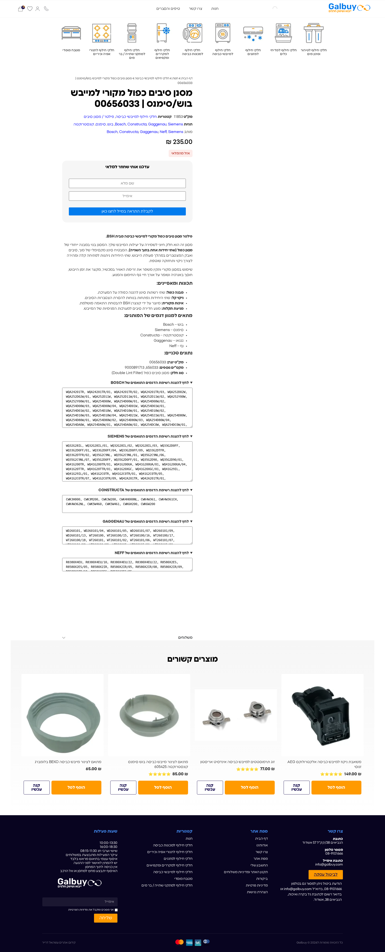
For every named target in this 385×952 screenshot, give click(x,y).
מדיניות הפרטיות (78, 909)
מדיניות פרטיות (257, 885)
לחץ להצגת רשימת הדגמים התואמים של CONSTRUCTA (143, 490)
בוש (110, 124)
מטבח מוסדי (183, 878)
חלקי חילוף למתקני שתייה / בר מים (166, 885)
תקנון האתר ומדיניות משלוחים (246, 872)
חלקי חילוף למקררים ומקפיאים (169, 865)
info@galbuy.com (329, 864)
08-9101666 (334, 853)
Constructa (137, 124)
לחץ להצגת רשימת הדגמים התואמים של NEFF (152, 553)
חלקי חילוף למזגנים (178, 858)
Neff (163, 132)
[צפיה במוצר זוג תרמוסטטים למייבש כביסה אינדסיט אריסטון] (236, 715)
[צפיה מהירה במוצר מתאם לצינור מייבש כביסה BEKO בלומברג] (98, 679)
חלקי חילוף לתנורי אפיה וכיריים (169, 852)
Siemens (175, 124)
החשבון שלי (259, 865)
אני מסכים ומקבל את (91, 909)
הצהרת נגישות (257, 892)
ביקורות (262, 878)
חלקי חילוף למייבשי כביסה (152, 78)
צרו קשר (195, 8)
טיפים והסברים (168, 8)
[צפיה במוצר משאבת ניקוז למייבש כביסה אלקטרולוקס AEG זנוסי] (322, 715)
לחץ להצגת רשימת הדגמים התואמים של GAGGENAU (146, 521)
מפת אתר (261, 858)
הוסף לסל (336, 788)
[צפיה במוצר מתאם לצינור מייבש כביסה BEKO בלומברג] (62, 715)
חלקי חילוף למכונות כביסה (172, 845)
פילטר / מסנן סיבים (99, 117)
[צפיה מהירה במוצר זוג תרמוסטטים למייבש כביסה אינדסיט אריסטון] (271, 679)
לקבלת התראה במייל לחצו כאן (127, 211)
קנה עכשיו (296, 788)
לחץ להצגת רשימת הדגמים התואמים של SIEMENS (148, 436)
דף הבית (186, 78)
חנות (215, 8)
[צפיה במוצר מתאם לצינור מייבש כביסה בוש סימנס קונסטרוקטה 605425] (149, 715)
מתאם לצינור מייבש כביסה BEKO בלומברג (68, 762)
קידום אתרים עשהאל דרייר (59, 942)
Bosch (120, 124)
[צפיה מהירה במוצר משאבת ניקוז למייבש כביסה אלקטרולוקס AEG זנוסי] (358, 679)
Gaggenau (157, 124)
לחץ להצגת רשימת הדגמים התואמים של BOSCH (150, 383)
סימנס (101, 124)
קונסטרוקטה (84, 124)
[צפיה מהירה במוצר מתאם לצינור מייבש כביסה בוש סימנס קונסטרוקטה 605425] (185, 679)
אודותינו (262, 845)
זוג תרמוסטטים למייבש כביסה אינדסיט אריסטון (237, 762)
